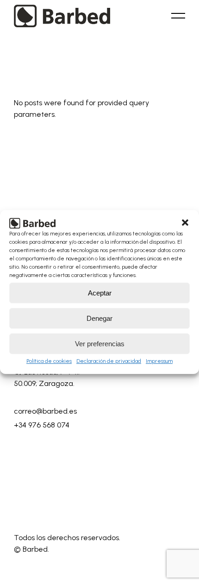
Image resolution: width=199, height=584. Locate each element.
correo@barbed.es (45, 411)
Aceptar (100, 293)
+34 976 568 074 (41, 425)
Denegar (99, 318)
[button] (185, 222)
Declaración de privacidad (108, 361)
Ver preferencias (99, 344)
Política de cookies (49, 361)
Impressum (159, 361)
